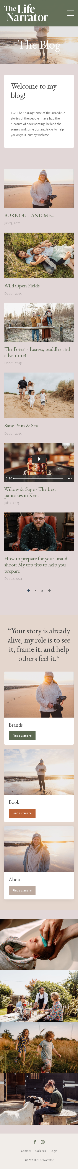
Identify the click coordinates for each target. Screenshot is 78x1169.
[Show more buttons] (70, 478)
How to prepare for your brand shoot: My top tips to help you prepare (35, 564)
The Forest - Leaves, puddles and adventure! (37, 352)
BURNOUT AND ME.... (29, 215)
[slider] (39, 478)
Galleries (40, 1150)
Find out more (22, 735)
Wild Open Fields (22, 286)
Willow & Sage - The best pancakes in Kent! (30, 492)
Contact (26, 1150)
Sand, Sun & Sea (21, 426)
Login (54, 1150)
